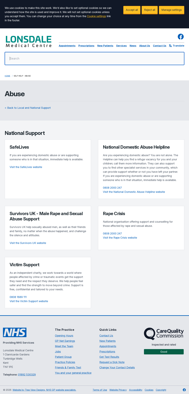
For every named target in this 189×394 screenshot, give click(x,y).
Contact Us (159, 45)
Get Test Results (109, 356)
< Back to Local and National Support (28, 107)
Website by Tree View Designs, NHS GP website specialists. (44, 389)
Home (7, 76)
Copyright (161, 389)
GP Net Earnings (65, 340)
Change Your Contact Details (117, 367)
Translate (178, 45)
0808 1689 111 (18, 297)
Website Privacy (118, 389)
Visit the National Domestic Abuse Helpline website (134, 191)
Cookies (149, 389)
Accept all (132, 9)
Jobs (58, 351)
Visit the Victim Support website (29, 301)
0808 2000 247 (112, 187)
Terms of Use (100, 389)
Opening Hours (64, 335)
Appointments (67, 45)
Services (121, 45)
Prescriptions (86, 45)
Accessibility (135, 389)
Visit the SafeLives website (26, 167)
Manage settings (171, 9)
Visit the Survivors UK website (28, 242)
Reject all (149, 9)
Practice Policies (65, 362)
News (133, 45)
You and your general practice (73, 372)
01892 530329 (27, 374)
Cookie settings (96, 16)
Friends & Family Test (68, 367)
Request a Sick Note (111, 362)
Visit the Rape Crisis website (120, 237)
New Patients (105, 45)
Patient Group (63, 356)
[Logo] (29, 41)
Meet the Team (64, 346)
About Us (144, 45)
